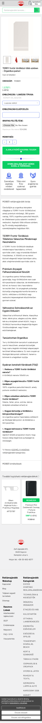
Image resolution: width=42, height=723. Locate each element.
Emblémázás (8, 625)
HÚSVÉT (27, 695)
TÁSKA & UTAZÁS (30, 659)
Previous (35, 476)
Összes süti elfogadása (21, 717)
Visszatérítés (9, 638)
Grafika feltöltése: (12, 120)
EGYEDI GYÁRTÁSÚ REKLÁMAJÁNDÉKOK (32, 587)
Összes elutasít (21, 712)
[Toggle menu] (3, 3)
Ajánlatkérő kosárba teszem (21, 149)
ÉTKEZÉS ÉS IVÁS (31, 609)
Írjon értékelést (9, 75)
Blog (4, 588)
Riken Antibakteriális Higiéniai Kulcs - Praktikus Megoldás (11, 504)
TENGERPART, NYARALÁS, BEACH (29, 644)
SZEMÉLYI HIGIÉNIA (20, 449)
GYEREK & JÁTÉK (31, 671)
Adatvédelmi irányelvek (18, 703)
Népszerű (7, 629)
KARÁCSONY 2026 (31, 690)
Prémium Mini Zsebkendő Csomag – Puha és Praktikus (31, 509)
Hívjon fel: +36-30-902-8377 (21, 559)
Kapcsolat (6, 584)
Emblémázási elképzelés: (15, 109)
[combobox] (21, 10)
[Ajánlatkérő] (35, 3)
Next (38, 476)
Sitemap (5, 600)
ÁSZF (5, 620)
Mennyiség (7, 137)
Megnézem (31, 500)
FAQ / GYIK (8, 634)
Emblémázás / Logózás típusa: (18, 96)
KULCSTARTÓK (29, 614)
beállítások (21, 708)
